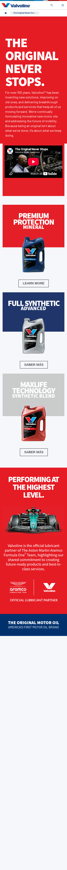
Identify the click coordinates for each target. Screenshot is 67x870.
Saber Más (33, 364)
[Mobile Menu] (63, 5)
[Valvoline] (15, 5)
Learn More (33, 283)
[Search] (51, 5)
